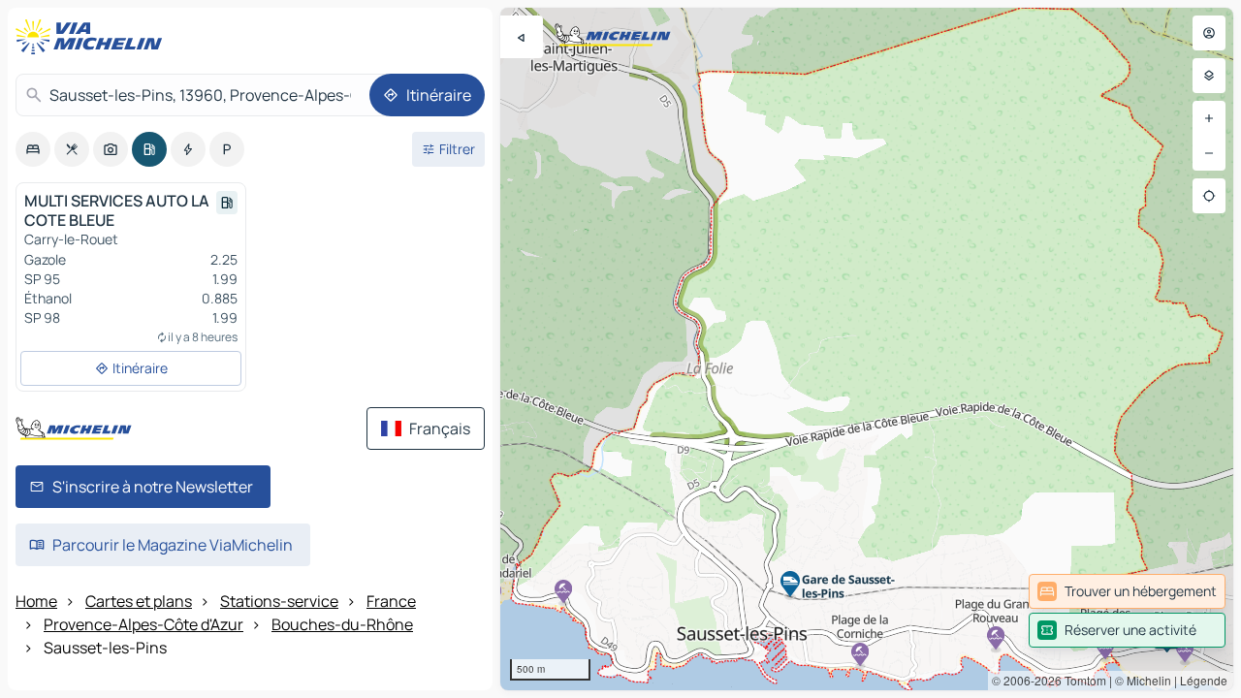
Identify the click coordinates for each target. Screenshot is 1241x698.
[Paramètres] (1209, 75)
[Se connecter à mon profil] (1209, 33)
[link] (1127, 591)
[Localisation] (1209, 195)
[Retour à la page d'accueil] (93, 37)
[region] (866, 349)
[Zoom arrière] (1209, 153)
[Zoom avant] (1209, 118)
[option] (33, 149)
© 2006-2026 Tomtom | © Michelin (1081, 680)
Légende (1203, 680)
